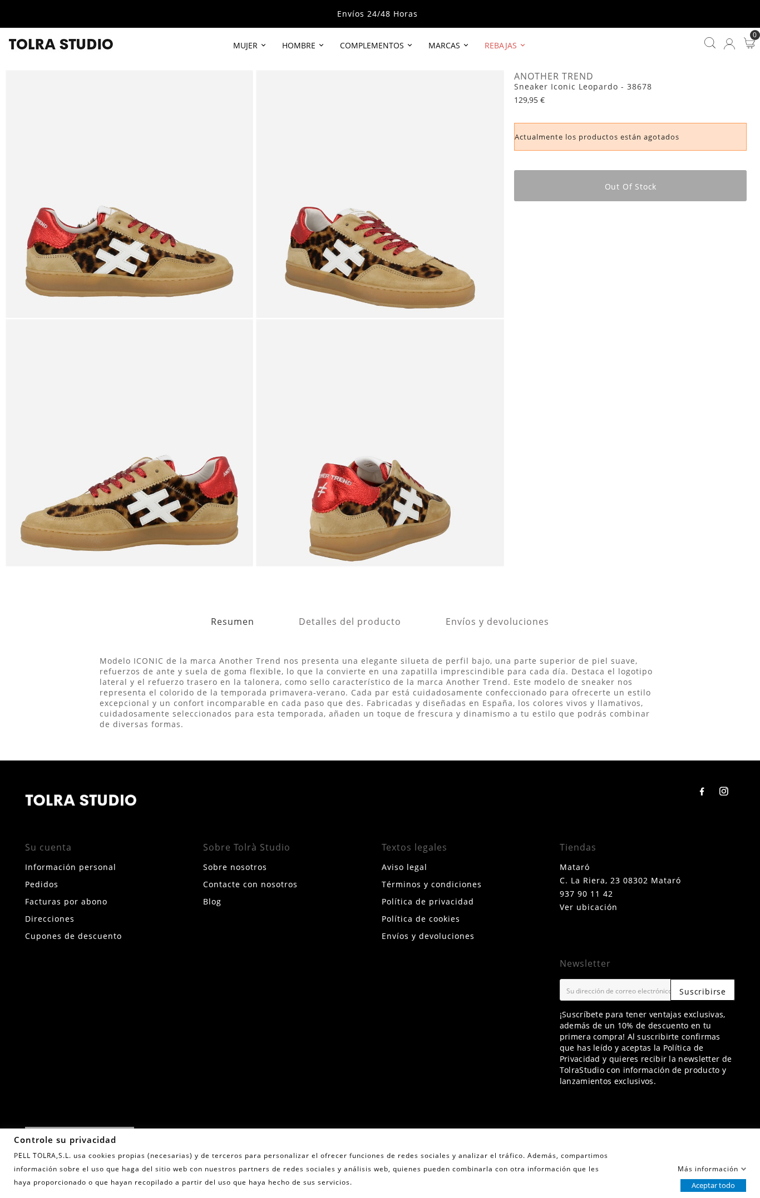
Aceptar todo (713, 1185)
